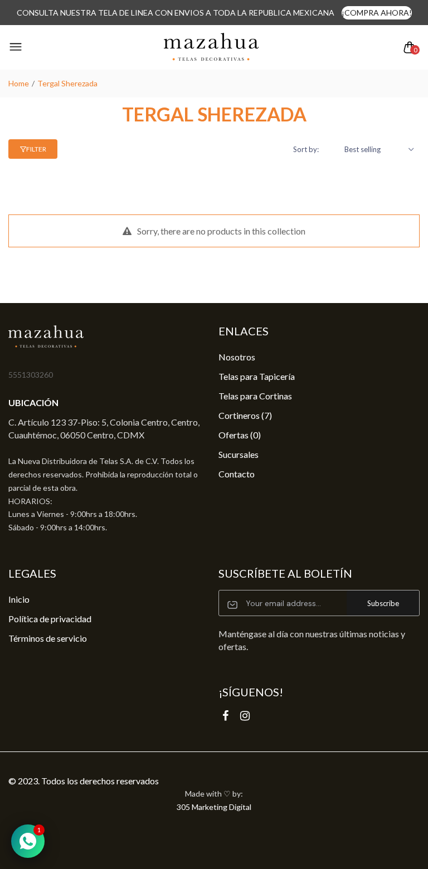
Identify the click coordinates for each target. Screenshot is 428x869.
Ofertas (239, 434)
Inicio (19, 599)
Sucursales (238, 454)
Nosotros (236, 356)
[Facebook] (225, 715)
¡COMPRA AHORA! (377, 12)
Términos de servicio (47, 638)
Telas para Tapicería (256, 376)
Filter (36, 149)
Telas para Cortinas (255, 395)
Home (18, 83)
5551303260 (30, 374)
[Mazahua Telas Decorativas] (211, 47)
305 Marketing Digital (214, 807)
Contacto (236, 473)
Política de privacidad (49, 618)
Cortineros (245, 415)
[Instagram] (245, 715)
